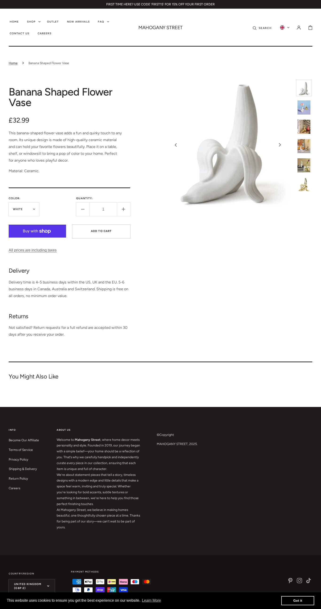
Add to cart (101, 231)
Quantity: (84, 198)
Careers (14, 488)
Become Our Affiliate (24, 440)
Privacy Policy (18, 459)
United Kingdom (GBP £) (27, 586)
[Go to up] (314, 602)
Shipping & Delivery (23, 469)
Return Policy (18, 478)
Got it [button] (297, 600)
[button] (262, 28)
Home (13, 63)
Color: (14, 198)
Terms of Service (21, 450)
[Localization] (285, 28)
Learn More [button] (151, 600)
